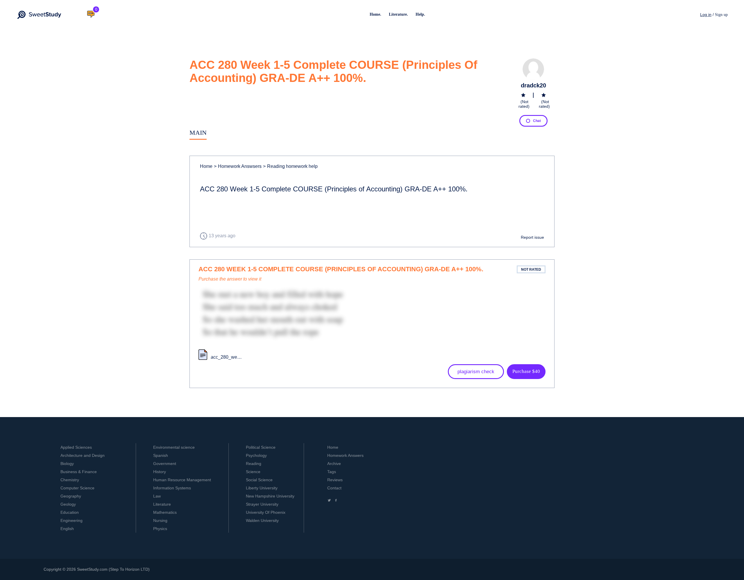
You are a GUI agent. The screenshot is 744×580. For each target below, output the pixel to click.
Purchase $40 (526, 371)
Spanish (160, 455)
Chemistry (69, 479)
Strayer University (262, 504)
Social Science (259, 479)
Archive (334, 463)
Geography (70, 496)
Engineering (71, 520)
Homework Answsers (238, 166)
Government (164, 463)
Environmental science (174, 447)
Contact (334, 488)
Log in (705, 14)
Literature (162, 504)
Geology (68, 504)
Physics (160, 528)
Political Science (261, 447)
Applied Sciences (76, 447)
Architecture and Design (82, 455)
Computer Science (77, 488)
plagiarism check (475, 371)
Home (206, 166)
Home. (375, 14)
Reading (253, 463)
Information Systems (172, 488)
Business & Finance (78, 471)
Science (253, 471)
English (67, 528)
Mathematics (165, 512)
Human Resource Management (182, 479)
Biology (67, 463)
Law (157, 496)
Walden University (262, 520)
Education (69, 512)
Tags (331, 471)
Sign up (721, 14)
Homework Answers (345, 455)
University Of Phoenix (265, 512)
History (159, 471)
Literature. (398, 14)
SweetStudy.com (92, 569)
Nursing (160, 520)
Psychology (256, 455)
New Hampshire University (270, 496)
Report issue (532, 237)
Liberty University (262, 488)
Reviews (335, 479)
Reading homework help (290, 166)
